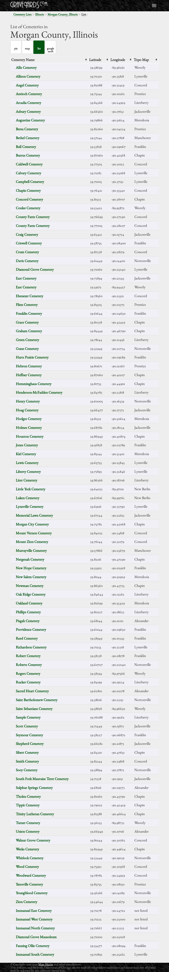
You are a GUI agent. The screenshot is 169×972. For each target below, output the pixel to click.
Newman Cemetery (29, 585)
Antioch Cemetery (29, 93)
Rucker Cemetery (28, 682)
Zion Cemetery (26, 901)
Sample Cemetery (28, 717)
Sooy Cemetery (27, 769)
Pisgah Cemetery (28, 620)
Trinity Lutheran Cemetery (35, 813)
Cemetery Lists (22, 14)
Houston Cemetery (29, 436)
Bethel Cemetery (27, 137)
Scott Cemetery (27, 726)
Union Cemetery (28, 831)
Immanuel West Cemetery (34, 919)
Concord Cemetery (29, 199)
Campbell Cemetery (30, 181)
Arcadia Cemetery (28, 102)
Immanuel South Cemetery (35, 954)
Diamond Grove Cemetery (35, 269)
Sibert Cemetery (27, 752)
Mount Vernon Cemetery (34, 533)
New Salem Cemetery (31, 576)
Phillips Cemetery (28, 611)
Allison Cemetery (28, 76)
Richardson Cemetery (31, 647)
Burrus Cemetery (28, 155)
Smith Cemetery (27, 761)
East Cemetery (26, 278)
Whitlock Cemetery (29, 857)
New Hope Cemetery (31, 567)
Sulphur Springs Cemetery (34, 787)
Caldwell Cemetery (29, 164)
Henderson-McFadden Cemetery (39, 392)
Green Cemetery (27, 339)
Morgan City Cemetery (32, 524)
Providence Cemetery (31, 629)
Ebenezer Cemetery (29, 295)
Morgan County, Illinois (63, 14)
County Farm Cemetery (33, 216)
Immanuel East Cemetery (34, 910)
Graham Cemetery (29, 330)
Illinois (39, 14)
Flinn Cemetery (27, 304)
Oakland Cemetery (29, 603)
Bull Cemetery (26, 146)
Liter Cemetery (26, 480)
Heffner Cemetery (29, 374)
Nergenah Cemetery (30, 559)
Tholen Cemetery (28, 796)
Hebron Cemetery (29, 366)
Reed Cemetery (27, 638)
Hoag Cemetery (27, 410)
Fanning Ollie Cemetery (32, 945)
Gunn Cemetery (27, 348)
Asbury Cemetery (28, 111)
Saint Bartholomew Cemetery (37, 699)
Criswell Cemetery (29, 243)
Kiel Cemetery (26, 453)
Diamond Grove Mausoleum (36, 936)
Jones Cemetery (27, 445)
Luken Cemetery (27, 497)
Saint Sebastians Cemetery (34, 708)
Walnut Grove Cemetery (33, 840)
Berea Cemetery (27, 128)
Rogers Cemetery (28, 673)
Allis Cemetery (26, 67)
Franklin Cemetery (29, 313)
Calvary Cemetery (28, 172)
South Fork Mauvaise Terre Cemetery (42, 778)
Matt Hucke (45, 964)
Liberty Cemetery (28, 471)
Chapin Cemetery (28, 190)
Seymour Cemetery (29, 734)
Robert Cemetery (28, 655)
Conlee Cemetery (28, 207)
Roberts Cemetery (29, 664)
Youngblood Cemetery (32, 892)
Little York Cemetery (30, 489)
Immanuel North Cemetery (35, 928)
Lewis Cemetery (27, 462)
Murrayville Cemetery (31, 550)
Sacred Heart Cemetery (32, 690)
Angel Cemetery (27, 85)
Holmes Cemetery (29, 427)
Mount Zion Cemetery (32, 541)
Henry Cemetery (28, 401)
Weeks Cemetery (27, 849)
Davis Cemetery (27, 260)
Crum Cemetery (27, 251)
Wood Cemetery (27, 866)
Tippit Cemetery (28, 805)
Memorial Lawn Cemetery (34, 515)
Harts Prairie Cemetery (32, 357)
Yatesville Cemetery (29, 884)
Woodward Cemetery (31, 875)
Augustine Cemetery (30, 120)
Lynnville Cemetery (29, 506)
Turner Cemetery (28, 822)
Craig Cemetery (27, 234)
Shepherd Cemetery (30, 743)
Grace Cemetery (27, 322)
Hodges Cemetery (29, 418)
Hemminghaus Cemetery (34, 383)
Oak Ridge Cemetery (31, 594)
